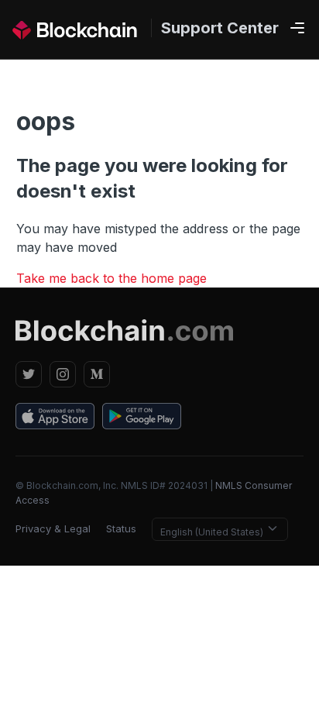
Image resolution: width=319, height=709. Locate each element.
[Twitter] (28, 374)
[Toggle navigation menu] (297, 29)
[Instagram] (63, 374)
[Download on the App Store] (54, 418)
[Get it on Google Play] (141, 418)
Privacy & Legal (53, 528)
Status (121, 528)
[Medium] (97, 374)
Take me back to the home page (111, 278)
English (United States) (213, 532)
